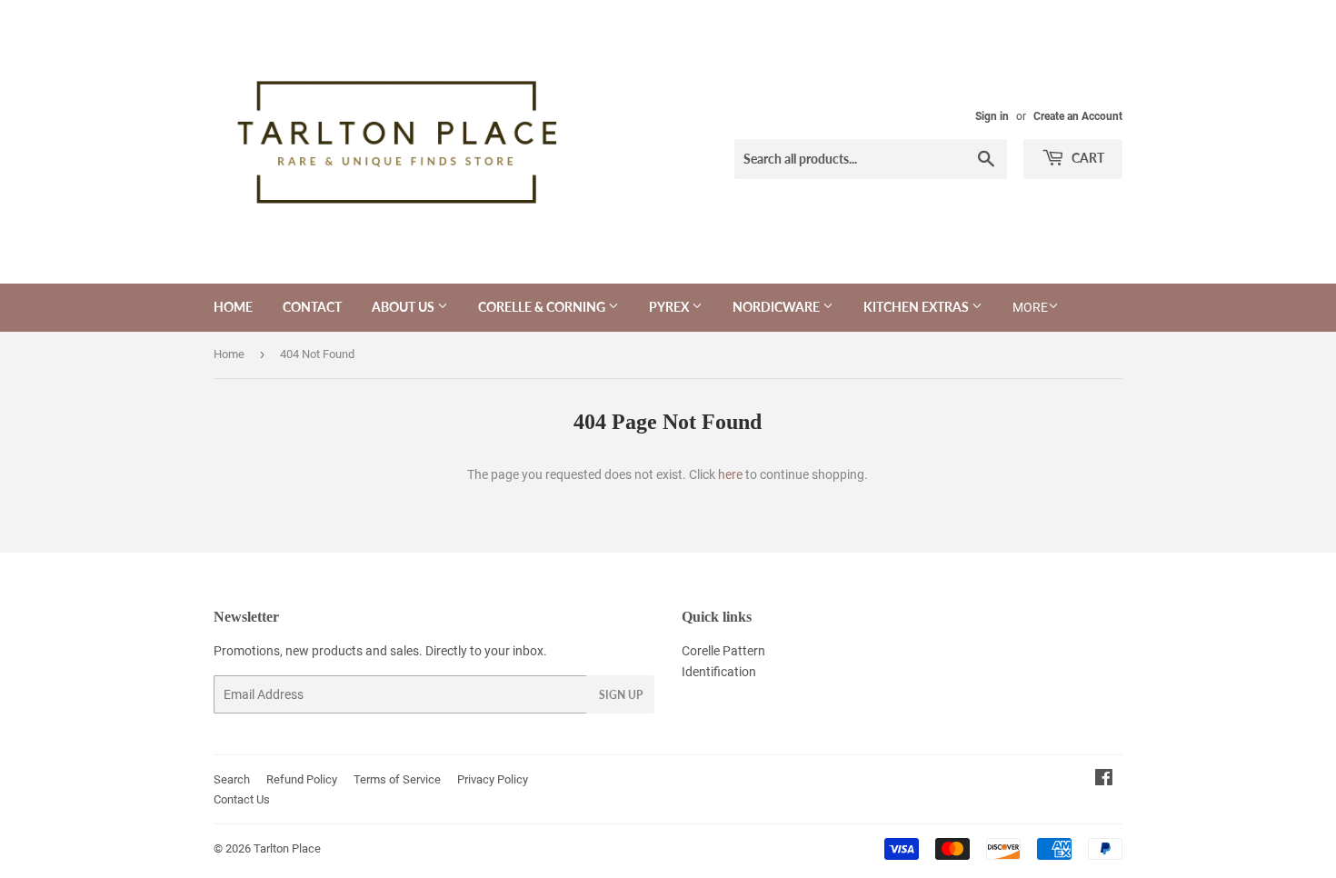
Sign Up (621, 695)
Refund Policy (301, 779)
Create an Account (1077, 116)
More (1030, 307)
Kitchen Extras (917, 306)
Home (233, 306)
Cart (1086, 157)
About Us (404, 306)
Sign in (992, 116)
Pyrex (670, 306)
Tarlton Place (287, 848)
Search (232, 779)
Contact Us (242, 799)
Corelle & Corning (543, 306)
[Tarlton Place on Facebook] (1103, 780)
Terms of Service (397, 779)
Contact (312, 306)
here (730, 474)
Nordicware (778, 306)
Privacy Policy (492, 779)
